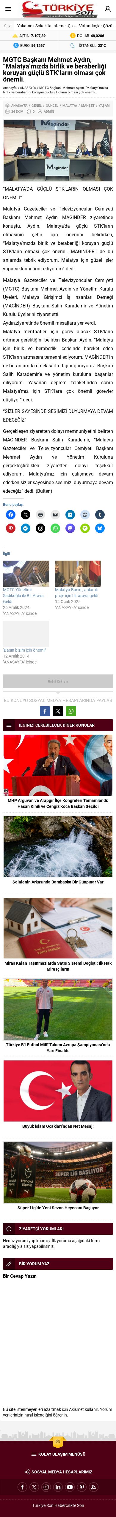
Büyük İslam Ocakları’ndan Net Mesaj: (58, 1126)
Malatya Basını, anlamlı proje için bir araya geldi (76, 592)
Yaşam (104, 105)
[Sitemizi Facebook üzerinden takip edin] (22, 1487)
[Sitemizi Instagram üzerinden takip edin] (46, 1487)
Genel (37, 105)
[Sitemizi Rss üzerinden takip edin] (93, 1487)
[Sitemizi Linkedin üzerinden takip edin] (58, 1487)
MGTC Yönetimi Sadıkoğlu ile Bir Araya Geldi (23, 595)
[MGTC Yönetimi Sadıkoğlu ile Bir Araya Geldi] (26, 574)
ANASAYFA (28, 87)
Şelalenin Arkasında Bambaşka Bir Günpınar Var (58, 882)
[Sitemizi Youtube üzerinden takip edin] (69, 1487)
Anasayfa (10, 87)
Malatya (69, 105)
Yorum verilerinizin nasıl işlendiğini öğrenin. (57, 1412)
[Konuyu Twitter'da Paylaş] (58, 711)
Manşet (88, 105)
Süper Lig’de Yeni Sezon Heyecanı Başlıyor (58, 1207)
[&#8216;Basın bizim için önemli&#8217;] (26, 634)
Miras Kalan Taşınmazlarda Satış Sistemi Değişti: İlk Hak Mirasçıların (58, 966)
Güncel (52, 105)
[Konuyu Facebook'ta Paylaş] (45, 711)
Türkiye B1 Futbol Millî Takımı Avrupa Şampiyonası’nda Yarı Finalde (58, 1047)
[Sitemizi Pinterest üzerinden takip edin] (81, 1487)
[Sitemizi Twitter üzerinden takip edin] (34, 1487)
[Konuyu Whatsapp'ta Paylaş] (71, 711)
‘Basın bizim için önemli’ (24, 650)
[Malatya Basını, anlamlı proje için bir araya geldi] (78, 574)
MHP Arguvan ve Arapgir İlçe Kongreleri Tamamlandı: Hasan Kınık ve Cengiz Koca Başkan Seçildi (58, 803)
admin (49, 111)
